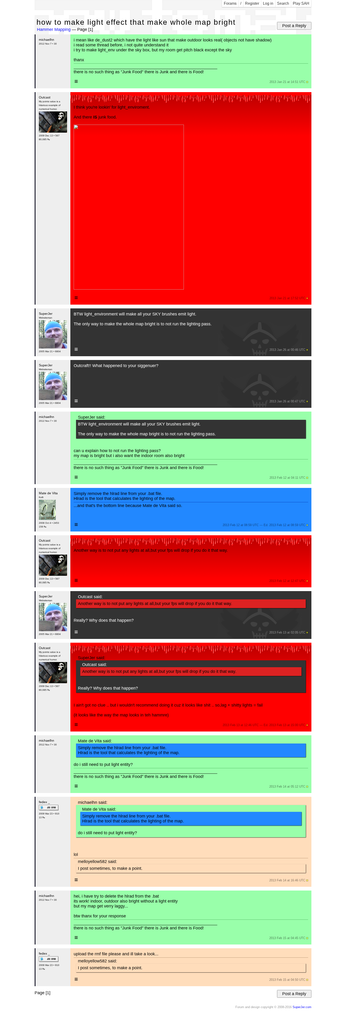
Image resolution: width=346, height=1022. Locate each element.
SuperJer (45, 313)
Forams (230, 3)
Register (252, 3)
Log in (268, 3)
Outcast (44, 97)
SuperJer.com (302, 1007)
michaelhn (46, 39)
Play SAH (301, 3)
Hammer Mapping (54, 29)
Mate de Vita (48, 493)
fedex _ (44, 802)
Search (283, 3)
